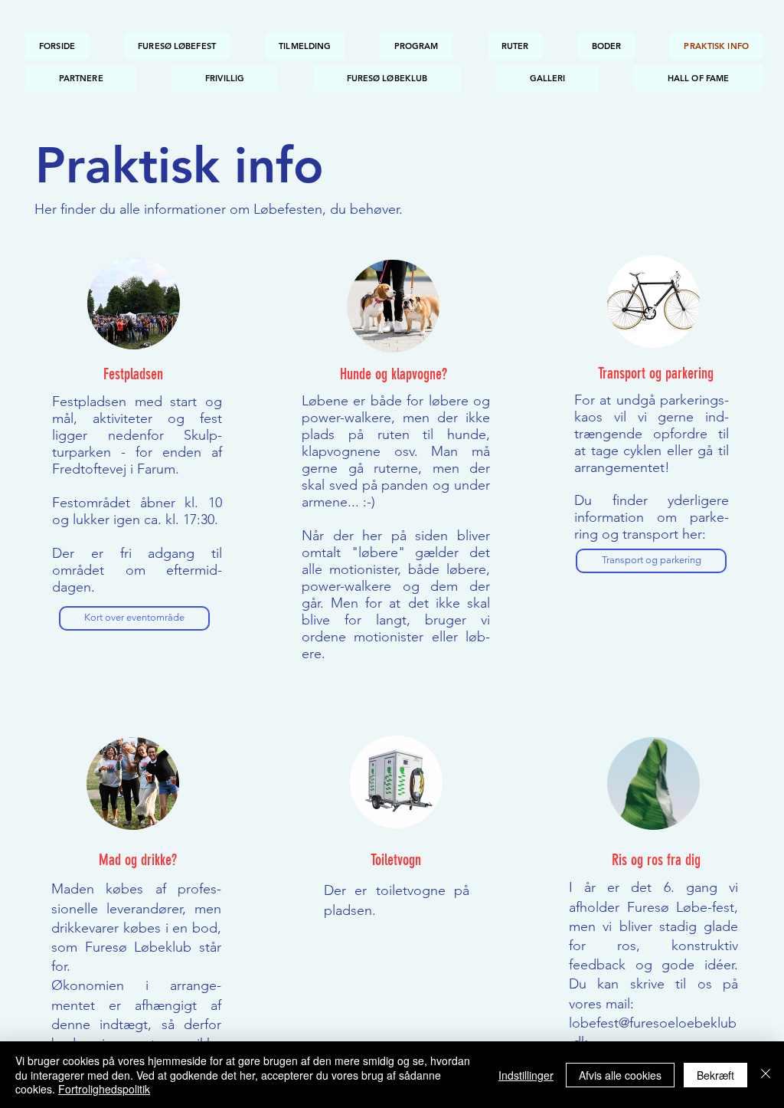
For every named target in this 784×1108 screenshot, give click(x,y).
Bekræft (715, 1075)
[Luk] (765, 1075)
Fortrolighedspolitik (104, 1089)
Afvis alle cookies (620, 1075)
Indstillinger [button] (526, 1075)
